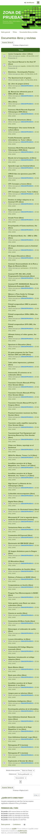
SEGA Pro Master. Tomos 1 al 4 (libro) (22, 455)
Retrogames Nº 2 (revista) (18, 745)
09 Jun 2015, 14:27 (33, 56)
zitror (22, 74)
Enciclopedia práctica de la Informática (23, 709)
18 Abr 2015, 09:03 (33, 66)
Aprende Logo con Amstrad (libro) (21, 166)
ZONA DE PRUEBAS (13, 15)
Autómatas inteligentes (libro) (19, 701)
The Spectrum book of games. (20, 78)
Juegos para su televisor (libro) (20, 693)
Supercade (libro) (15, 210)
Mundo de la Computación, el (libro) (22, 158)
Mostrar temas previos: (13, 770)
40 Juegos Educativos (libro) (19, 256)
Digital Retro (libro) (15, 501)
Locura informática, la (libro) (19, 639)
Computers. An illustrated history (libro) (23, 509)
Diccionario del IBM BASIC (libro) (21, 543)
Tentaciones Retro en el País (19, 527)
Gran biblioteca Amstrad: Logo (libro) (22, 737)
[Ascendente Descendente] (20, 778)
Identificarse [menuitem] (30, 2)
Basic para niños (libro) (17, 675)
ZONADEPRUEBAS (27, 86)
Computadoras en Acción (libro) (20, 585)
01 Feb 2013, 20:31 (31, 80)
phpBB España (22, 831)
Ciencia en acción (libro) (17, 613)
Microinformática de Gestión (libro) (21, 569)
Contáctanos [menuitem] (17, 824)
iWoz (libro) (12, 102)
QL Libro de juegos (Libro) (18, 84)
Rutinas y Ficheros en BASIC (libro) (22, 577)
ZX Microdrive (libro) (16, 561)
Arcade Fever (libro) (16, 218)
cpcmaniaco (24, 268)
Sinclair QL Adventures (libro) (19, 120)
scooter (23, 56)
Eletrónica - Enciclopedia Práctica (21, 72)
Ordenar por (13, 774)
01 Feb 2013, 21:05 (31, 74)
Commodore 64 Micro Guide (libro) (21, 621)
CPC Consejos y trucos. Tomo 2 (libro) (23, 192)
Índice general (5, 824)
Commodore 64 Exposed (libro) (20, 535)
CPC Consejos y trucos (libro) (19, 184)
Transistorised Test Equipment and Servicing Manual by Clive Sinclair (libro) (21, 435)
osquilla (23, 66)
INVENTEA (23, 833)
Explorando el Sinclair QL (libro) (20, 761)
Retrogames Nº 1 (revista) (18, 753)
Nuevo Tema (7, 42)
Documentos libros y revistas (18, 38)
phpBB (14, 829)
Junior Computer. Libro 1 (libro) (20, 54)
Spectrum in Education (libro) (19, 344)
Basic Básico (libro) (15, 667)
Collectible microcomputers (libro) (21, 493)
